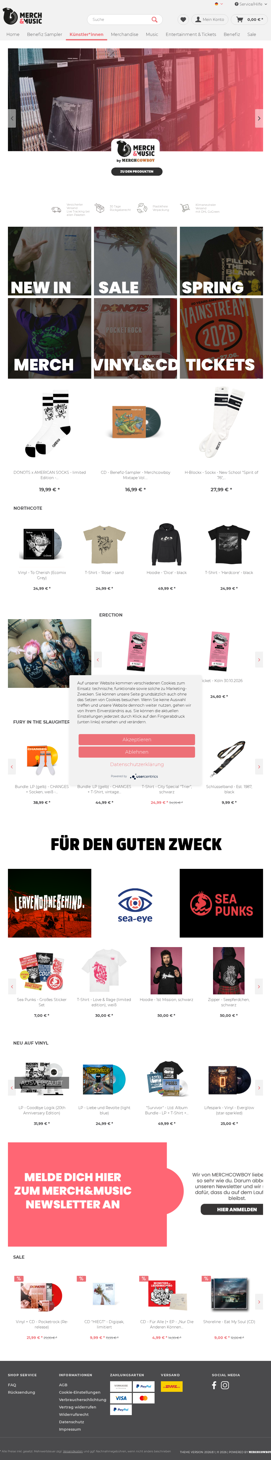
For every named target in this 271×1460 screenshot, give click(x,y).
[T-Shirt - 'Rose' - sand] (104, 544)
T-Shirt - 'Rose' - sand (104, 572)
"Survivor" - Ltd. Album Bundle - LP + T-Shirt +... (104, 1110)
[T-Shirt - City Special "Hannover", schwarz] (229, 758)
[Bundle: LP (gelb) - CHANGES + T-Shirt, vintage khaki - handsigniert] (42, 758)
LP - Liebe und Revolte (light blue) (42, 1110)
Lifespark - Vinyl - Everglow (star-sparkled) (167, 1110)
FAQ (12, 1385)
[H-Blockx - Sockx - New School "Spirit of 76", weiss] (221, 423)
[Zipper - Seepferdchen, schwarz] (166, 970)
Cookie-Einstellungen (80, 1392)
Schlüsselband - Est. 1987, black (167, 789)
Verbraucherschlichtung (82, 1399)
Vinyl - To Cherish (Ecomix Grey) (42, 575)
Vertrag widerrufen (77, 1407)
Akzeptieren (137, 740)
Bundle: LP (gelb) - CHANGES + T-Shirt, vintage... (42, 789)
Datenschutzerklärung (137, 764)
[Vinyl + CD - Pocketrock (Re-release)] (42, 1294)
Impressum (70, 1429)
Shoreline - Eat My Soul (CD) (229, 1321)
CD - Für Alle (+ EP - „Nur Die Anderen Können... (166, 1324)
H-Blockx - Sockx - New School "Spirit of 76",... (221, 475)
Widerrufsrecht (74, 1414)
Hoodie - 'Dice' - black (167, 572)
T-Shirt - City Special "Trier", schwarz (105, 789)
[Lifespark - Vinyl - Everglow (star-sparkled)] (166, 1079)
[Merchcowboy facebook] (216, 1385)
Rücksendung (21, 1392)
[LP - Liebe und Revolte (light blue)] (42, 1079)
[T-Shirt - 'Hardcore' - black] (229, 544)
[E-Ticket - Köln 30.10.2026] (138, 651)
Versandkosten (73, 1451)
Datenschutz (71, 1422)
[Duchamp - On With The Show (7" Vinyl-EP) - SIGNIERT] (229, 1079)
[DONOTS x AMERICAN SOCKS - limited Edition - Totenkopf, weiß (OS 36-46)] (50, 423)
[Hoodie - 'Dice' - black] (166, 544)
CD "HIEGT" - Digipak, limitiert (104, 1324)
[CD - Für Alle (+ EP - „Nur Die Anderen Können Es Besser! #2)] (166, 1294)
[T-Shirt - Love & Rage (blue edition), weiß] (229, 970)
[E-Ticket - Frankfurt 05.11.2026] (220, 651)
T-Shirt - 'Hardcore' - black (229, 572)
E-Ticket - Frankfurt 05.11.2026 (220, 680)
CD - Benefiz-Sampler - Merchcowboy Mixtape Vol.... (135, 475)
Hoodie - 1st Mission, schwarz (104, 999)
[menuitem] (219, 4)
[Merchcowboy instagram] (225, 1385)
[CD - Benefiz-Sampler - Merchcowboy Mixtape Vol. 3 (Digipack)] (136, 423)
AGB (63, 1385)
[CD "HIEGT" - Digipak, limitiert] (104, 1294)
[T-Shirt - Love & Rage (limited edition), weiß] (42, 970)
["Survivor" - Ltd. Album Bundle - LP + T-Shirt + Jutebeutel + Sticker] (104, 1079)
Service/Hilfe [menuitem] (250, 4)
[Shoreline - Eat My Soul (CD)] (229, 1294)
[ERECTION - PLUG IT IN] (49, 659)
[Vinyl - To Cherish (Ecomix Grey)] (42, 544)
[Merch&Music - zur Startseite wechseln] (22, 16)
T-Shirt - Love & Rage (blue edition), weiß (229, 1002)
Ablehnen (136, 752)
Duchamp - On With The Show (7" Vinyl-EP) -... (229, 1110)
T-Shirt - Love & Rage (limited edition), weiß (42, 1002)
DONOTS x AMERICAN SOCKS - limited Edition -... (49, 475)
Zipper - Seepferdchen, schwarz (166, 1002)
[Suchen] (154, 19)
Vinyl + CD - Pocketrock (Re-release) (42, 1324)
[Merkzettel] (183, 19)
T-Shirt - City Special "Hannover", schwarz (230, 789)
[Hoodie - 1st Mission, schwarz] (104, 970)
